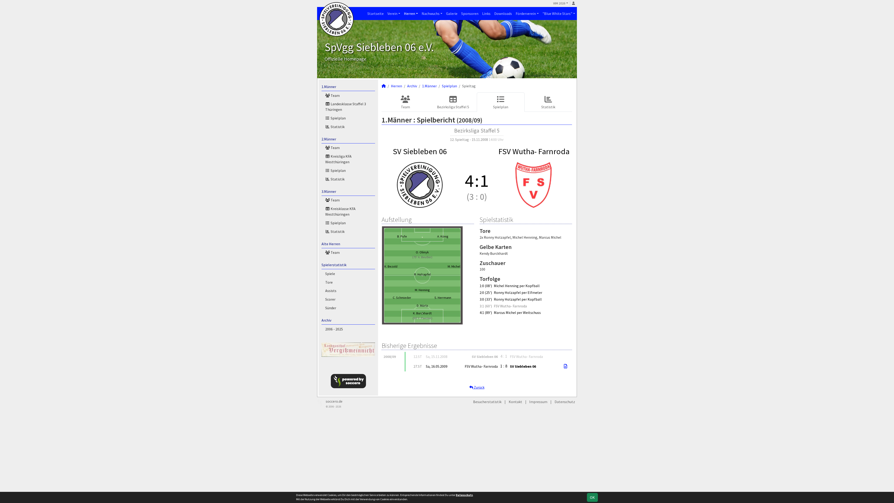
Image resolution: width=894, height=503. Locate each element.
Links (486, 13)
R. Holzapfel (422, 274)
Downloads (503, 13)
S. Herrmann (442, 298)
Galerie (451, 13)
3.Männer (329, 191)
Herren (409, 13)
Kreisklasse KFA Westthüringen (340, 211)
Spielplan (338, 118)
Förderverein (526, 13)
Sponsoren (469, 13)
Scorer (330, 299)
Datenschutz (565, 401)
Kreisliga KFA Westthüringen (338, 159)
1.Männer (329, 86)
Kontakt (515, 401)
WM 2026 (559, 3)
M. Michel (454, 266)
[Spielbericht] (565, 366)
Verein (392, 13)
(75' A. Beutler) (422, 257)
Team (335, 95)
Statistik (337, 126)
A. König (442, 236)
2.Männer (329, 139)
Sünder (330, 308)
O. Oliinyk (422, 252)
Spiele (330, 273)
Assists (330, 290)
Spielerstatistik (334, 264)
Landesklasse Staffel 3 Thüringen (345, 107)
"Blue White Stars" (557, 13)
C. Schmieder (402, 298)
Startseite (375, 13)
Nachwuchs (431, 13)
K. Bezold (390, 266)
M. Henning (422, 290)
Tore (329, 282)
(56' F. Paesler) (422, 318)
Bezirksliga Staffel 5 (453, 107)
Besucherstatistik (487, 401)
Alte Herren (331, 243)
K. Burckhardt (422, 313)
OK (592, 497)
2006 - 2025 (334, 329)
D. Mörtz (422, 305)
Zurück (478, 387)
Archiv (326, 320)
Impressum (538, 401)
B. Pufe (402, 236)
